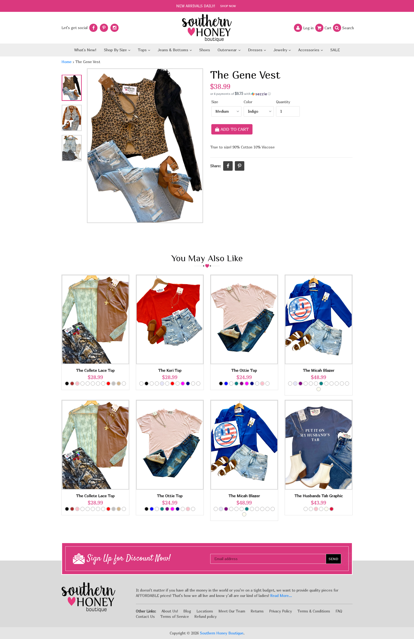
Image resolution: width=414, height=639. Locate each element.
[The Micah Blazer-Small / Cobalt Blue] (331, 383)
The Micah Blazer (318, 370)
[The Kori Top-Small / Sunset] (193, 383)
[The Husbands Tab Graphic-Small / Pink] (316, 509)
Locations (204, 611)
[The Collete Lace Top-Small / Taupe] (124, 383)
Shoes (204, 50)
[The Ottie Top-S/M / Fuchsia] (247, 383)
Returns (257, 611)
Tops (143, 50)
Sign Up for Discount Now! (128, 558)
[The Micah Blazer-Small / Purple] (300, 383)
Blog (187, 611)
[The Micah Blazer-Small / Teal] (321, 383)
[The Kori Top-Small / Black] (146, 383)
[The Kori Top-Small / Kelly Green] (157, 383)
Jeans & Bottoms (173, 50)
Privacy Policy (280, 611)
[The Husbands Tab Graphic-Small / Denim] (306, 509)
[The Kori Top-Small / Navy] (188, 383)
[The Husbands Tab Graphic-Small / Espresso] (311, 509)
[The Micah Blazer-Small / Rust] (347, 383)
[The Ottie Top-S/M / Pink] (262, 383)
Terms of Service (174, 616)
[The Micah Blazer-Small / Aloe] (316, 383)
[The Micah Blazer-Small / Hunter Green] (337, 383)
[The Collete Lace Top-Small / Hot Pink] (82, 383)
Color (248, 102)
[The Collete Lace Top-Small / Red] (108, 383)
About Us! (170, 611)
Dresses (255, 50)
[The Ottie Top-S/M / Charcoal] (231, 383)
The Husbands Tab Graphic (319, 496)
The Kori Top (170, 370)
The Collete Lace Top (95, 370)
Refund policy (205, 616)
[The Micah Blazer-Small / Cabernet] (311, 383)
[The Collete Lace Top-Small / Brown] (72, 383)
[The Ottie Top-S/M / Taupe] (267, 383)
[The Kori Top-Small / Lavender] (162, 383)
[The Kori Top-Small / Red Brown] (198, 383)
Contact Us (145, 616)
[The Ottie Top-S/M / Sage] (257, 383)
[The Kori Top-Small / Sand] (178, 383)
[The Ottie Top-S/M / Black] (221, 383)
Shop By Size (116, 50)
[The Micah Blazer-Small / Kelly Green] (342, 383)
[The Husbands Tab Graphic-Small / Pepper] (321, 509)
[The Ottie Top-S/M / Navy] (252, 383)
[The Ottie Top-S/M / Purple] (242, 383)
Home (66, 61)
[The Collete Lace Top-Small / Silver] (113, 383)
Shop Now (228, 6)
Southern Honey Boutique (221, 633)
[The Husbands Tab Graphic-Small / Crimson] (331, 509)
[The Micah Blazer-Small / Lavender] (295, 383)
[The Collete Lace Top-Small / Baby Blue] (103, 383)
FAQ (339, 611)
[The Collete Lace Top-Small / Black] (67, 383)
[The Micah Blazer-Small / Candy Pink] (306, 383)
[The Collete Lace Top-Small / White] (98, 383)
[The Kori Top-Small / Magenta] (183, 383)
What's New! (85, 50)
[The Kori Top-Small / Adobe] (141, 383)
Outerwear (228, 50)
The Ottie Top (244, 370)
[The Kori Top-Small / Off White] (167, 383)
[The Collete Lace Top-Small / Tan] (119, 383)
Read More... (281, 595)
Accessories (309, 50)
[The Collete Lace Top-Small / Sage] (93, 383)
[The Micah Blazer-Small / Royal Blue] (326, 383)
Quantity (283, 102)
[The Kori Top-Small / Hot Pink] (152, 383)
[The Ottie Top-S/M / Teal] (236, 383)
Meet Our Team (231, 611)
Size (214, 102)
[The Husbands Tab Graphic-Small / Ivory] (326, 509)
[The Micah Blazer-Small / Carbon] (290, 383)
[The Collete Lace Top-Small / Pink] (77, 383)
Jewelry (280, 50)
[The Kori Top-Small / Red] (172, 383)
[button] (281, 94)
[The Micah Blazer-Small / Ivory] (319, 389)
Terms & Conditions (313, 611)
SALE (335, 50)
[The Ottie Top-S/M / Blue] (226, 383)
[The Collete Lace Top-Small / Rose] (88, 383)
